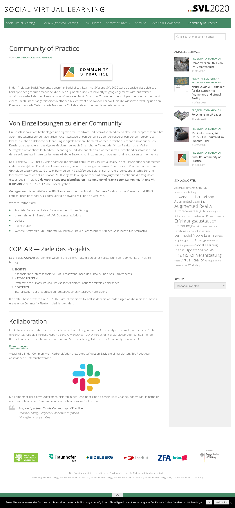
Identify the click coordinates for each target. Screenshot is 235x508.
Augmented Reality (193, 206)
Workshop (194, 265)
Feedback (213, 226)
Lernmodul (183, 235)
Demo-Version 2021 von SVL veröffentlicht (207, 65)
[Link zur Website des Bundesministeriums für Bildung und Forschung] (209, 461)
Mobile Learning (205, 235)
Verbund (140, 23)
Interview (191, 231)
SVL (201, 250)
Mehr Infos (221, 502)
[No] (230, 503)
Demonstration (196, 216)
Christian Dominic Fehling (33, 57)
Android (202, 187)
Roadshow (211, 240)
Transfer (184, 254)
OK (209, 502)
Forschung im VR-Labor (206, 114)
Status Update (186, 250)
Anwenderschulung (185, 192)
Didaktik (211, 216)
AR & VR (196, 78)
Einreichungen (18, 346)
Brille (177, 216)
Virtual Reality (192, 260)
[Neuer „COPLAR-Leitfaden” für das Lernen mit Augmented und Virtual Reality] (181, 84)
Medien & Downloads (165, 23)
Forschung (180, 231)
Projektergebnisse (184, 240)
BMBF (219, 211)
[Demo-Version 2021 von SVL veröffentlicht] (181, 64)
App (211, 196)
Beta (205, 211)
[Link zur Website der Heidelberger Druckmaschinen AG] (99, 461)
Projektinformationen (206, 58)
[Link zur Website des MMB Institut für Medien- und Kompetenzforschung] (135, 461)
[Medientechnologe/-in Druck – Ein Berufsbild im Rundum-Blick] (181, 134)
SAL (217, 240)
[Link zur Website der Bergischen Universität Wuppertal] (25, 461)
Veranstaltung (209, 255)
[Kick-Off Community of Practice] (181, 158)
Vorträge (209, 260)
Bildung (212, 211)
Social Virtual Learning (55, 9)
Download (220, 216)
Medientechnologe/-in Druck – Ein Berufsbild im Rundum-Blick (208, 137)
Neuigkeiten (93, 23)
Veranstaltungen (117, 23)
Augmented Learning (189, 201)
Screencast (190, 245)
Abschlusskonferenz (185, 187)
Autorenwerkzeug (187, 211)
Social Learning (206, 245)
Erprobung (182, 226)
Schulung (179, 245)
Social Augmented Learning (60, 23)
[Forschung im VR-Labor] (181, 115)
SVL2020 (210, 250)
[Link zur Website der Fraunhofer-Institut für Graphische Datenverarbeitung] (62, 461)
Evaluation (197, 226)
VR (216, 260)
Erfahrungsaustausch (195, 221)
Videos (177, 260)
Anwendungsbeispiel (190, 196)
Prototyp (200, 240)
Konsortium (203, 231)
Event (205, 226)
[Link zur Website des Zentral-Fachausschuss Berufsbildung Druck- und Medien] (172, 461)
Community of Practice (202, 23)
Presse (220, 236)
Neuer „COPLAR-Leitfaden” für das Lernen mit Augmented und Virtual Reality (208, 92)
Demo (183, 216)
